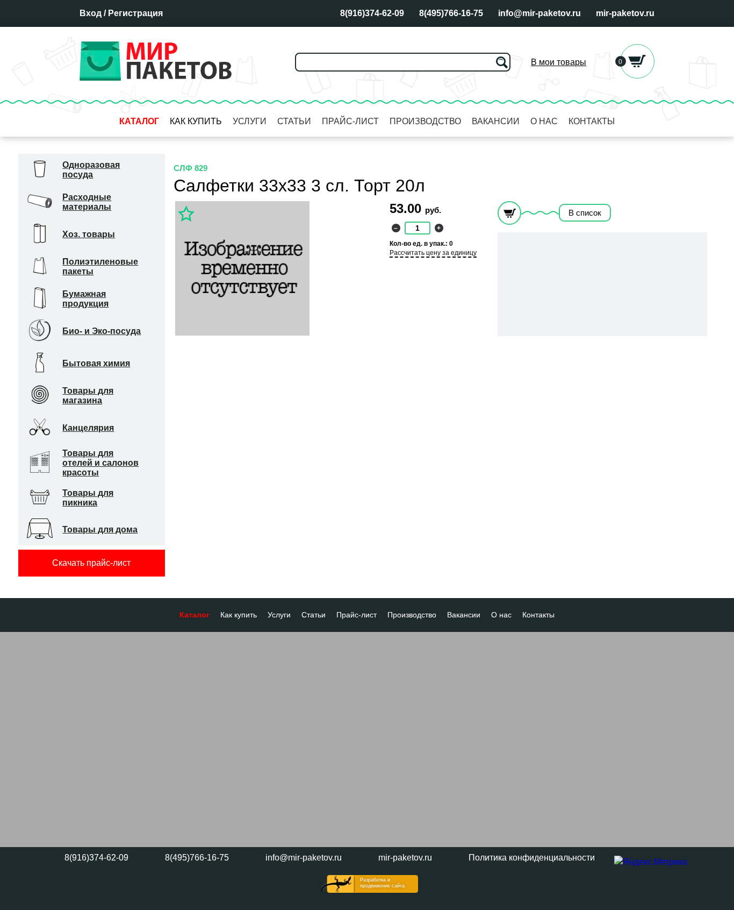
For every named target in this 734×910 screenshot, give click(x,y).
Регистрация (135, 13)
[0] (637, 75)
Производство (425, 121)
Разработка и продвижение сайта (382, 882)
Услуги (250, 121)
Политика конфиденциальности (532, 857)
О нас (544, 121)
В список (585, 212)
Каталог (139, 121)
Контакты (592, 121)
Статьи (294, 121)
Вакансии (496, 121)
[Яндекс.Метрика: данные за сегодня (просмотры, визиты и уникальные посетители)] (650, 862)
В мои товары (558, 62)
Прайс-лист (350, 121)
